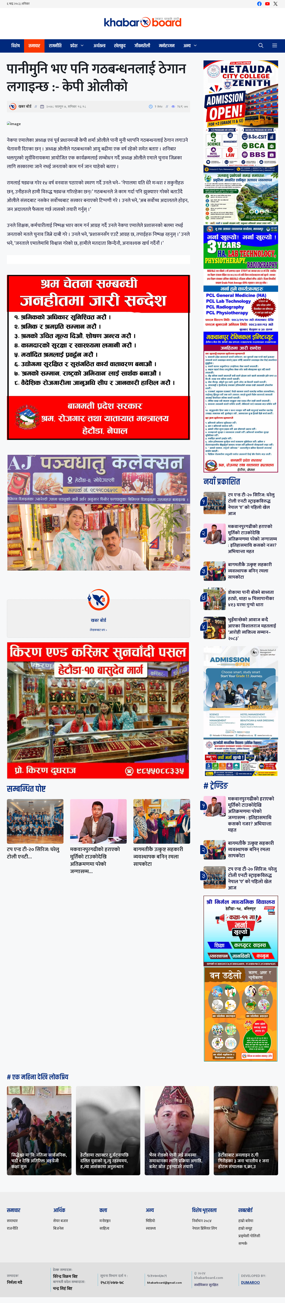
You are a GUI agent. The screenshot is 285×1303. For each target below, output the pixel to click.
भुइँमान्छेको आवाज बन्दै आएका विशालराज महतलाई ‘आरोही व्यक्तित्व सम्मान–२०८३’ (252, 629)
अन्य (187, 45)
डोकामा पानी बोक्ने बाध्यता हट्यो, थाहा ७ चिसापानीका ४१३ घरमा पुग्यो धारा (251, 598)
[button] (261, 46)
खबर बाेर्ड (24, 106)
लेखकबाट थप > (98, 630)
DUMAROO (250, 1282)
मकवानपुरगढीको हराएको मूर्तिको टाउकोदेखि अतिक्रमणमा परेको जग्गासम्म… (95, 860)
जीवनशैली (142, 45)
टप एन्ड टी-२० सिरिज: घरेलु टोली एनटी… (33, 853)
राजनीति (55, 45)
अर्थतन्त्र (99, 45)
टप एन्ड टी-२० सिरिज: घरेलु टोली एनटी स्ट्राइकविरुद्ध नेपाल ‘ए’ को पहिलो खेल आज (251, 504)
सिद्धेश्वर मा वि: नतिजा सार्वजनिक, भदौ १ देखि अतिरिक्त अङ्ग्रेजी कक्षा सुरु (39, 1161)
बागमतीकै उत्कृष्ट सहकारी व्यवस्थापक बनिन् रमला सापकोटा (158, 857)
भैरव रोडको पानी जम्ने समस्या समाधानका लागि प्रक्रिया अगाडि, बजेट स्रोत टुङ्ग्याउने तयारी (175, 1161)
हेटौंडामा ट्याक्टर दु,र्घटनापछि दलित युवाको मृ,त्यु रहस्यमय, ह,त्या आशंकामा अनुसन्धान (104, 1161)
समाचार (34, 45)
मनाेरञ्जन (167, 45)
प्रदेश (73, 45)
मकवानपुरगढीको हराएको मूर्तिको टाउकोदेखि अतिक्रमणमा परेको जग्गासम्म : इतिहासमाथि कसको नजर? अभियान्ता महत (252, 539)
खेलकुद (120, 45)
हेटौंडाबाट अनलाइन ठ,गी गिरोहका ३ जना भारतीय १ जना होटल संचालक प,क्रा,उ (243, 1161)
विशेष (15, 45)
